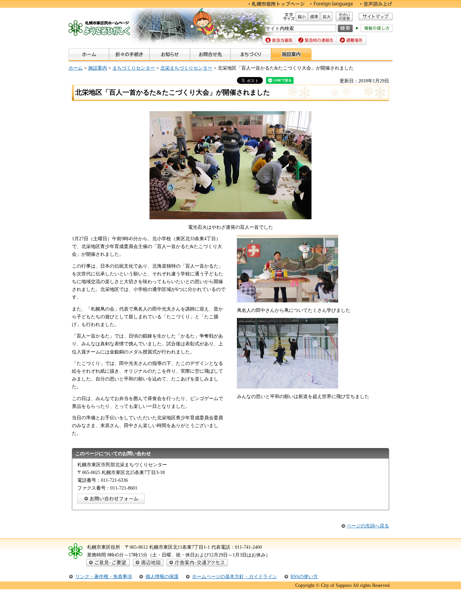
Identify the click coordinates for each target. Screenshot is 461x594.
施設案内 (97, 68)
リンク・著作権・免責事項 (103, 576)
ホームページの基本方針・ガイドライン (234, 576)
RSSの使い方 (304, 576)
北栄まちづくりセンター (186, 68)
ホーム (76, 68)
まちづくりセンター (133, 68)
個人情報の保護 (162, 576)
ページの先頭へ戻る (368, 525)
